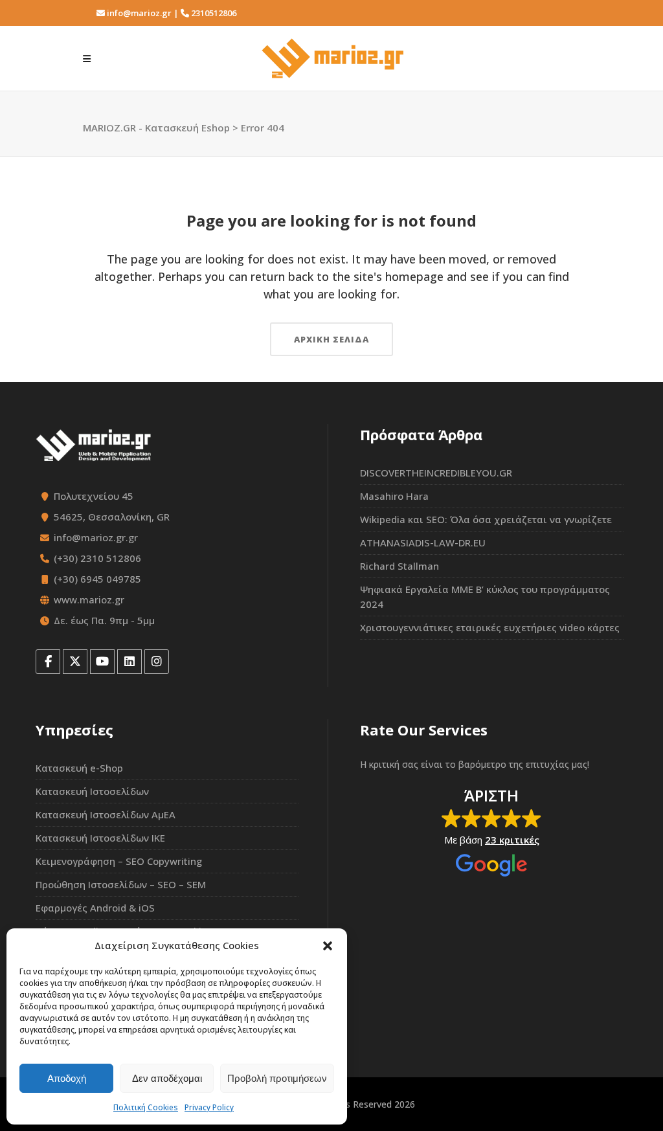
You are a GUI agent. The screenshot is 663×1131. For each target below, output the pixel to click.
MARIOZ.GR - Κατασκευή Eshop (156, 127)
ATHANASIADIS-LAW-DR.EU (423, 542)
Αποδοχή (66, 1078)
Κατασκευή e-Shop (79, 767)
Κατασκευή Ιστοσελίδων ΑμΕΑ (105, 814)
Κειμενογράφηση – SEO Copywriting (119, 861)
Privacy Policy (209, 1107)
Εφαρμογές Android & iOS (95, 907)
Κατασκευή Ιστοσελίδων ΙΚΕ (100, 837)
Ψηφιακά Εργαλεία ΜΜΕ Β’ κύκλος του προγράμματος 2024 (485, 596)
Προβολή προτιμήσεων (277, 1078)
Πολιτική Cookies (145, 1107)
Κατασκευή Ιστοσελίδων (92, 791)
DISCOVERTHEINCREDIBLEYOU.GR (436, 472)
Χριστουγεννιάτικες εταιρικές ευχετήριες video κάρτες (490, 627)
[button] (327, 945)
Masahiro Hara (394, 495)
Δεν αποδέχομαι (167, 1078)
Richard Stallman (399, 565)
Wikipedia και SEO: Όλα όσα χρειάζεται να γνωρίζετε (486, 519)
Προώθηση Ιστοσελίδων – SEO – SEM (121, 884)
